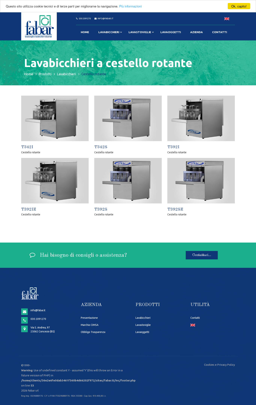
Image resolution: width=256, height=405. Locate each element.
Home (85, 32)
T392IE (28, 209)
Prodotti (45, 74)
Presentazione (89, 317)
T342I (27, 147)
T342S (100, 147)
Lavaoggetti (170, 32)
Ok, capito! (239, 6)
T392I (173, 147)
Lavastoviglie (140, 32)
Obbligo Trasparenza (93, 332)
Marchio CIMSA (89, 324)
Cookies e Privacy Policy (219, 364)
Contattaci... (201, 255)
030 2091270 (85, 18)
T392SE (175, 209)
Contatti (219, 32)
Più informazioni (130, 6)
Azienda (196, 32)
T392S (100, 209)
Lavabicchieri (108, 32)
